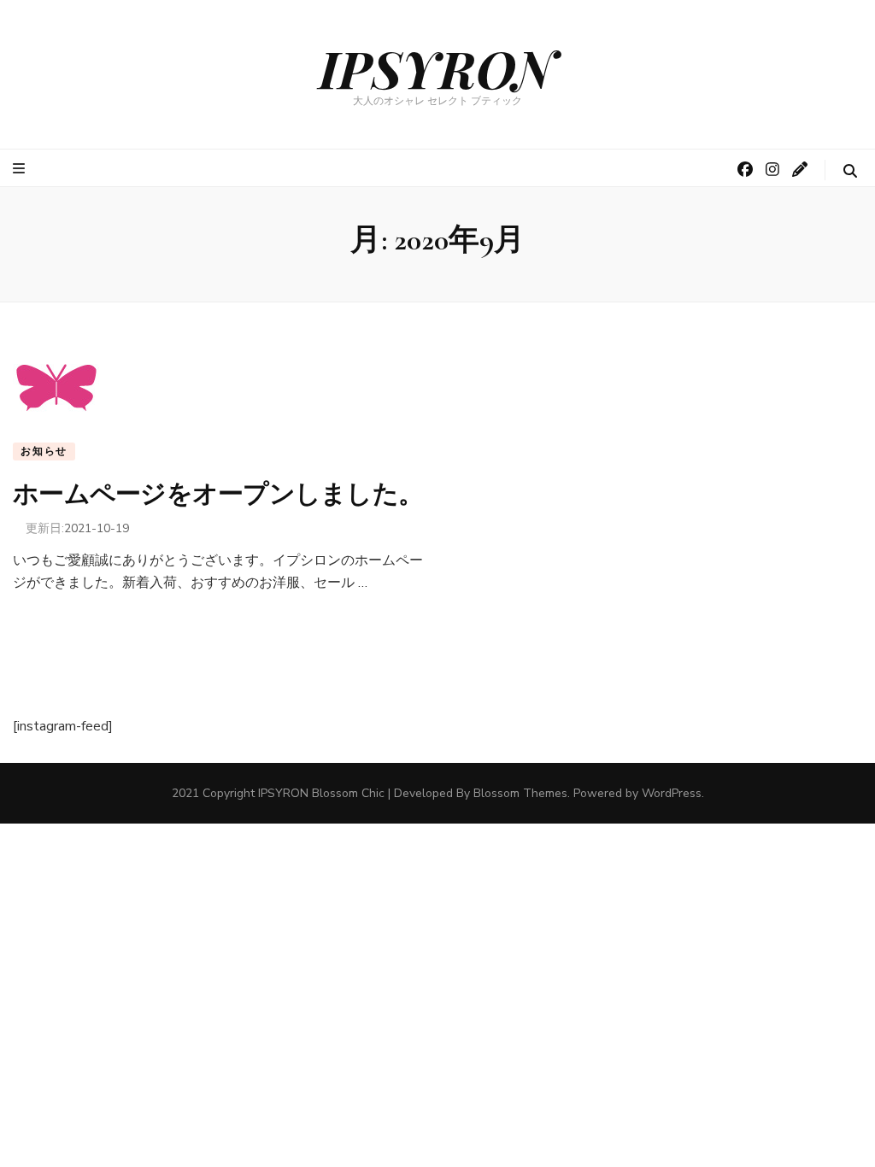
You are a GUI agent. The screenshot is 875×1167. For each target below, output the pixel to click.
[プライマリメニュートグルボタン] (21, 168)
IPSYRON (437, 67)
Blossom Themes (520, 793)
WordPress (672, 793)
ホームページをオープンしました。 (218, 494)
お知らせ (44, 451)
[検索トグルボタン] (850, 171)
